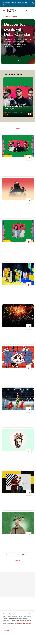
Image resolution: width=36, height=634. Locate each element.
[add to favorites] (27, 156)
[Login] (30, 10)
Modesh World (9, 287)
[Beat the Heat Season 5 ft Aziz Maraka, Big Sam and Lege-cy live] (17, 145)
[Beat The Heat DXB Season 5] (17, 311)
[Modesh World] (17, 270)
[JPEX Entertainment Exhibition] (17, 351)
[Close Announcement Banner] (31, 2)
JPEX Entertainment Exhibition (14, 368)
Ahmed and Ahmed (10, 490)
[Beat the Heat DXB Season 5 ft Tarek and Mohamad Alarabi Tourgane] (17, 228)
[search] (21, 10)
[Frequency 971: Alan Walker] (17, 188)
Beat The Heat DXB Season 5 (14, 327)
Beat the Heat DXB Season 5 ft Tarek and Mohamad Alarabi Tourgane (16, 245)
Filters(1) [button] (17, 128)
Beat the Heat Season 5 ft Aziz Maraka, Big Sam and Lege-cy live (17, 163)
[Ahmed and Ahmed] (17, 473)
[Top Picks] (26, 10)
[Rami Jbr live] (17, 432)
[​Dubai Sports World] (17, 392)
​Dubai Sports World (11, 408)
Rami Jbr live (8, 449)
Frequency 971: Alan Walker (13, 204)
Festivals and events (11, 16)
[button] (7, 630)
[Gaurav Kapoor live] (17, 513)
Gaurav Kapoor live (10, 530)
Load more (17, 550)
